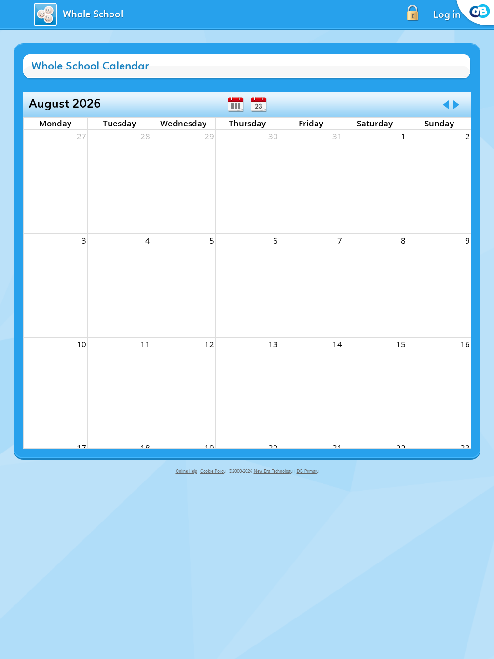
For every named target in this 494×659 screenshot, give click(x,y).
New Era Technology (273, 471)
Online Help (186, 471)
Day (258, 104)
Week (235, 104)
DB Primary (308, 471)
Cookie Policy (213, 471)
